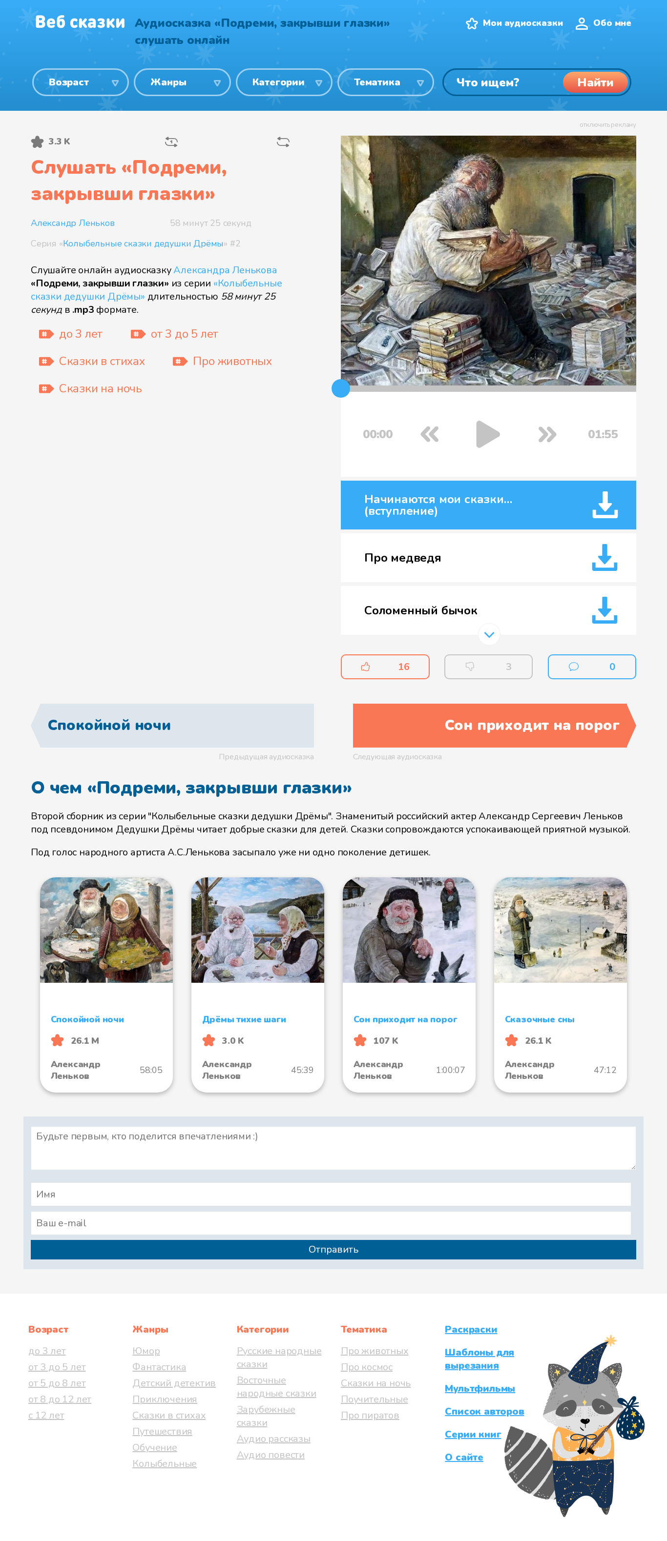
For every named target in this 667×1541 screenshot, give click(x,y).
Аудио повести (271, 1454)
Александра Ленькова (225, 270)
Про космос (367, 1367)
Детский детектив (174, 1383)
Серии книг (473, 1434)
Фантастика (159, 1367)
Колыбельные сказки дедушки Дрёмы (143, 243)
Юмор (146, 1351)
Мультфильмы (480, 1388)
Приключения (164, 1399)
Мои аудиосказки (523, 23)
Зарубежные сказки (266, 1416)
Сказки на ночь (376, 1383)
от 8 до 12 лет (59, 1399)
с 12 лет (46, 1415)
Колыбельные (164, 1463)
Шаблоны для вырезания (479, 1359)
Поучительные (374, 1399)
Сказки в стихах (169, 1415)
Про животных (375, 1351)
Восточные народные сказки (276, 1387)
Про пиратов (370, 1415)
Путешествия (162, 1431)
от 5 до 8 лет (56, 1383)
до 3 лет (46, 1351)
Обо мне (612, 23)
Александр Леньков (73, 223)
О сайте (464, 1457)
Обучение (154, 1447)
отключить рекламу (608, 125)
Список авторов (484, 1411)
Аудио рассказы (274, 1438)
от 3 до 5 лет (56, 1367)
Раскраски (471, 1329)
